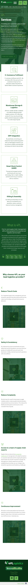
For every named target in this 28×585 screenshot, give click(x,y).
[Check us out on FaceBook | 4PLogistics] (16, 578)
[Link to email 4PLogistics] (20, 3)
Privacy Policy (14, 572)
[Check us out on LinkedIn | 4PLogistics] (12, 578)
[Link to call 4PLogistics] (25, 3)
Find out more (7, 56)
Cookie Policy (14, 574)
